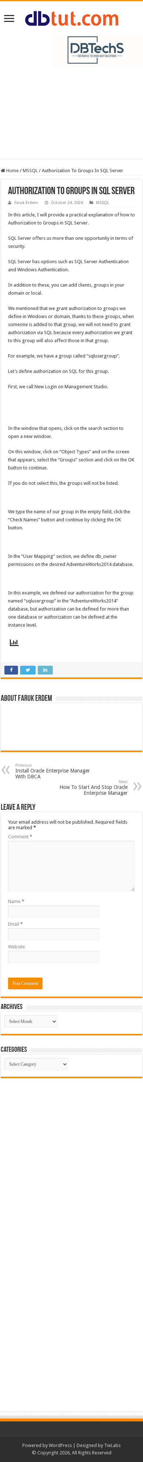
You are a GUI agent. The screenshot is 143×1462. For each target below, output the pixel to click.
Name (16, 901)
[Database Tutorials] (71, 17)
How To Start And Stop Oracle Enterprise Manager (93, 787)
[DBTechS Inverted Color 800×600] (97, 49)
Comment (20, 836)
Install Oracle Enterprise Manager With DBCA (52, 771)
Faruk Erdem (26, 202)
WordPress (60, 1445)
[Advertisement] (71, 116)
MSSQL (30, 170)
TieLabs (112, 1445)
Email (15, 924)
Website (16, 946)
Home (12, 170)
